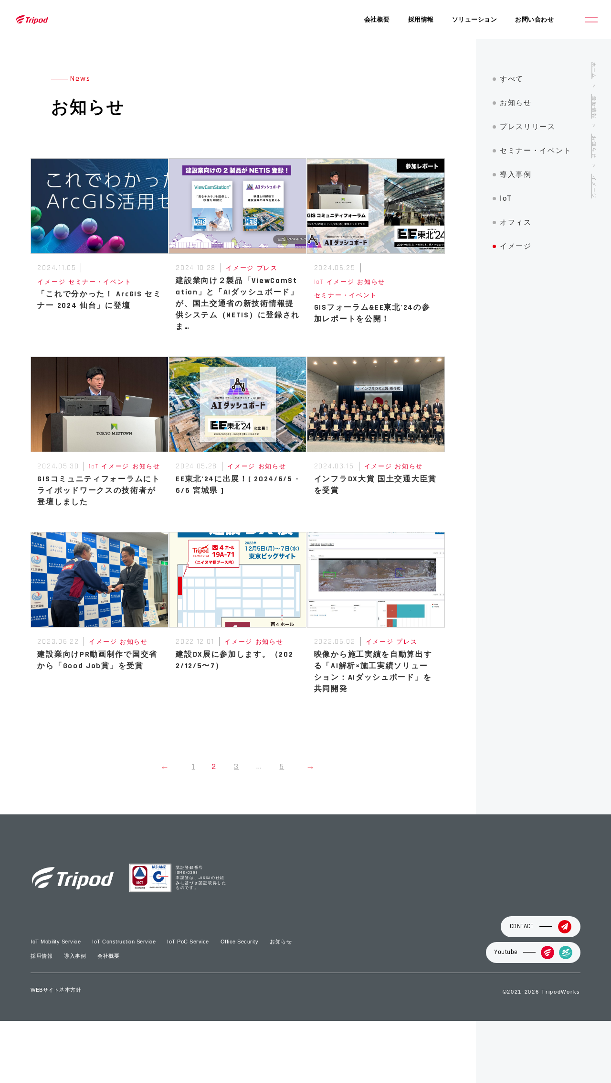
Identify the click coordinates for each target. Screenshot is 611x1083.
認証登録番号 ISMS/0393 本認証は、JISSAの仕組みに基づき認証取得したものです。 (201, 878)
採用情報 (421, 19)
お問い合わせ (534, 19)
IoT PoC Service (188, 941)
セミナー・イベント (535, 150)
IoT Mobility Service (56, 941)
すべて (512, 79)
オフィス (516, 222)
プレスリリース (528, 126)
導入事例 (516, 174)
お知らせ (516, 102)
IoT (506, 198)
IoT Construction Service (124, 941)
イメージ (516, 246)
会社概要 (377, 19)
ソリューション (474, 19)
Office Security (240, 941)
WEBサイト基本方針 (56, 990)
